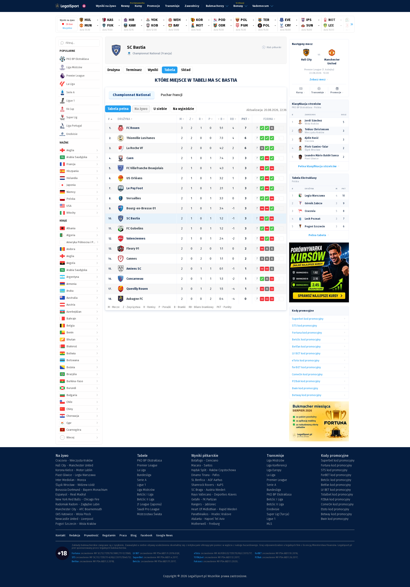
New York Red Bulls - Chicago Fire (77, 499)
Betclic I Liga (145, 494)
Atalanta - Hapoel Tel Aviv (208, 519)
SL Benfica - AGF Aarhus (206, 480)
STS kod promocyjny (334, 470)
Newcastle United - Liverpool (74, 519)
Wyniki (153, 70)
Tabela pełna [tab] (118, 109)
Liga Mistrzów (146, 490)
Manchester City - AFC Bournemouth (79, 509)
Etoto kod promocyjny (335, 509)
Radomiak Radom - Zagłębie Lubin (78, 504)
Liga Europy (274, 470)
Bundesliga (144, 475)
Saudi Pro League (148, 509)
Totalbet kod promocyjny (337, 494)
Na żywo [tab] (141, 109)
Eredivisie (273, 509)
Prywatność (91, 535)
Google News (164, 535)
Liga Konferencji (277, 465)
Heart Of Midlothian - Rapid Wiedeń (214, 509)
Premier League (147, 465)
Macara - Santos (201, 465)
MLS (269, 524)
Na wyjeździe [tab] (183, 109)
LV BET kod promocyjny (336, 490)
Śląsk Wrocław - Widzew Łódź (75, 485)
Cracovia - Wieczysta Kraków (74, 460)
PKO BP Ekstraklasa (149, 460)
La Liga (141, 470)
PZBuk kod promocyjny (335, 499)
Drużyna (113, 70)
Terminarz (134, 70)
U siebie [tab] (160, 109)
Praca (123, 535)
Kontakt (60, 535)
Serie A (141, 480)
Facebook (146, 535)
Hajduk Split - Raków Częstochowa (213, 470)
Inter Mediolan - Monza (71, 480)
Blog (133, 535)
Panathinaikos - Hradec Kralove (211, 514)
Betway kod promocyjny (336, 514)
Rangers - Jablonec (203, 504)
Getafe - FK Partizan (204, 499)
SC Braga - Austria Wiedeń (208, 490)
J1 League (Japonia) (149, 504)
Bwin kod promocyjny (334, 519)
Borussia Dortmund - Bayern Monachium (81, 490)
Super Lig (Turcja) (278, 514)
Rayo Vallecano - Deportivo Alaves (214, 494)
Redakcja (74, 535)
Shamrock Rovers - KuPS (207, 485)
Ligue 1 (141, 485)
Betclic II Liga (145, 499)
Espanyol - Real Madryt (71, 494)
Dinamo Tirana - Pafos (205, 475)
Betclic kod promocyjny (336, 480)
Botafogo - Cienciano (204, 460)
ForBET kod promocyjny (336, 475)
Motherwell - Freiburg (205, 524)
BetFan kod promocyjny (336, 485)
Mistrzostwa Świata (149, 514)
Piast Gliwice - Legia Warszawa (75, 475)
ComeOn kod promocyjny (337, 504)
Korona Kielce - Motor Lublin (74, 470)
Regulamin (109, 535)
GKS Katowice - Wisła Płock (73, 514)
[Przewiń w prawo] (350, 24)
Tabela (169, 70)
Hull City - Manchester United (74, 465)
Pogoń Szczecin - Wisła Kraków (76, 524)
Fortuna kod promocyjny (336, 465)
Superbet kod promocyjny (337, 460)
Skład (185, 70)
